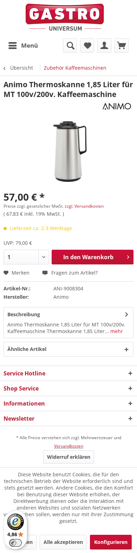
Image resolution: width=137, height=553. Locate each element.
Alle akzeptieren (63, 542)
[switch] (15, 543)
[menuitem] (22, 46)
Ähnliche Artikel (26, 349)
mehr (116, 331)
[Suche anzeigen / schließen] (70, 46)
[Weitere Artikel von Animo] (116, 105)
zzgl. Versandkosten (84, 206)
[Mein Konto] (104, 46)
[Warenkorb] (122, 46)
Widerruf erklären (68, 457)
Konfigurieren (111, 542)
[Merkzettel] (87, 46)
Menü (29, 45)
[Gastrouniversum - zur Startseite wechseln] (64, 17)
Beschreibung (23, 314)
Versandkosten (68, 446)
